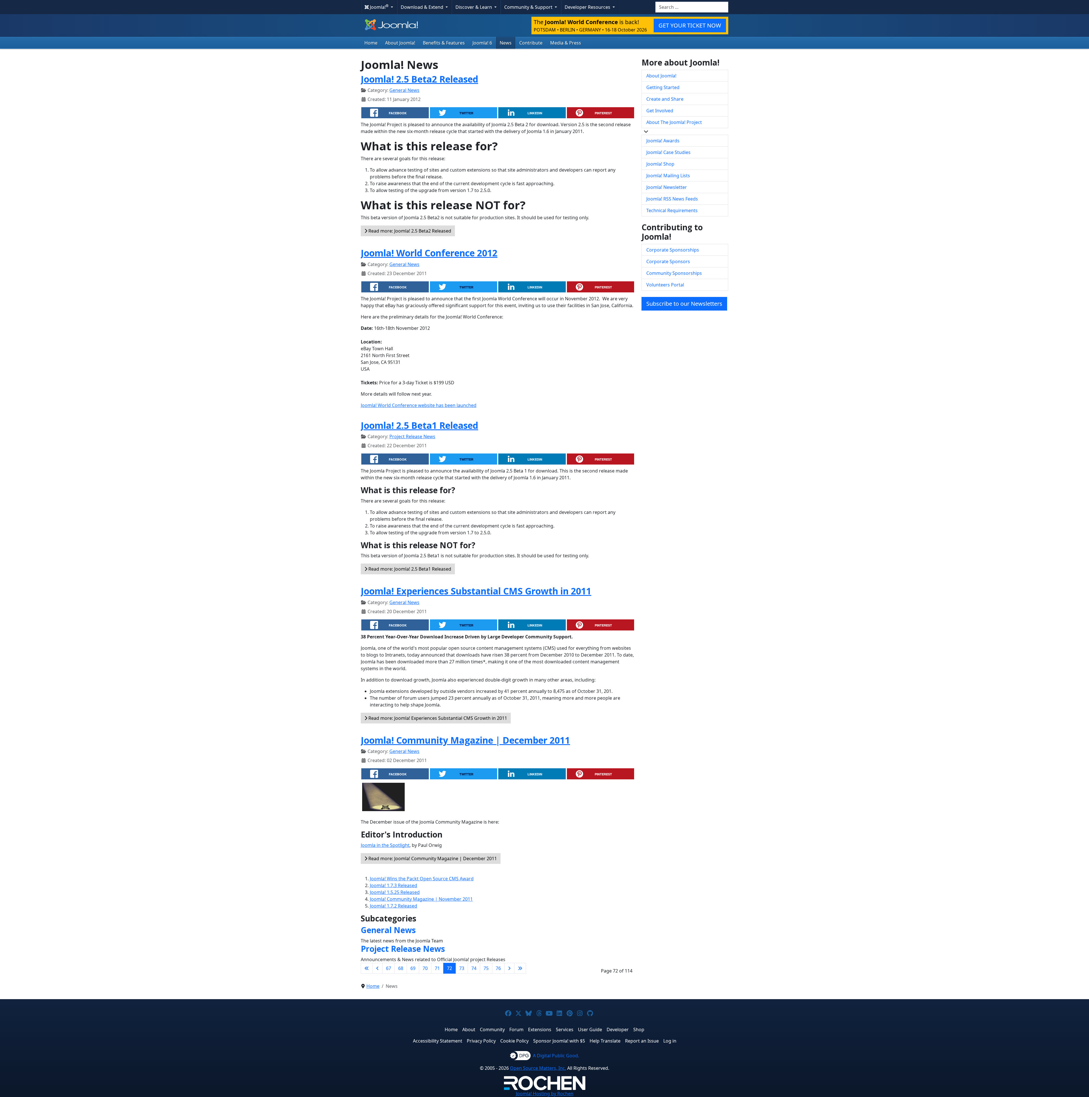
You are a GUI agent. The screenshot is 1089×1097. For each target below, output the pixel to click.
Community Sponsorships (674, 273)
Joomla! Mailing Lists (668, 175)
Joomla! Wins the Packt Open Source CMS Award (422, 879)
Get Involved (659, 110)
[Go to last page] (520, 968)
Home (370, 43)
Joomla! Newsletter (666, 187)
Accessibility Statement (437, 1041)
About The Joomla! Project (674, 122)
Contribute (531, 43)
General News (404, 90)
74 (473, 968)
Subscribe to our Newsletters (684, 303)
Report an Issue (642, 1041)
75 (486, 968)
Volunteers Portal (665, 285)
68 (400, 968)
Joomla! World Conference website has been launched (418, 405)
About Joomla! (400, 43)
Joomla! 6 (482, 43)
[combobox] (691, 7)
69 (412, 968)
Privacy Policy (481, 1041)
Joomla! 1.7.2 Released (393, 906)
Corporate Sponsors (668, 261)
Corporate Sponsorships (672, 250)
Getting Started (662, 87)
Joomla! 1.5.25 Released (395, 892)
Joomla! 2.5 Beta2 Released (419, 79)
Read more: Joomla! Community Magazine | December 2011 (432, 858)
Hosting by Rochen (544, 1093)
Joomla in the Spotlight (385, 845)
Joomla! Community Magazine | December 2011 (465, 740)
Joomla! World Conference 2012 (429, 253)
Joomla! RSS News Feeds (672, 199)
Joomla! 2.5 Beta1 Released (419, 425)
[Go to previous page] (377, 968)
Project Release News (412, 436)
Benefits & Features (444, 43)
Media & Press (565, 43)
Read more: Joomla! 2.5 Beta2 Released (409, 231)
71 (437, 968)
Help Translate (605, 1041)
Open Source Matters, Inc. (538, 1068)
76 (498, 968)
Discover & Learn (474, 7)
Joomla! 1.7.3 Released (393, 885)
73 (461, 968)
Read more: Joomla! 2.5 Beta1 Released (409, 569)
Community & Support (529, 7)
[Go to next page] (509, 968)
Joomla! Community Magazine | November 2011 (421, 899)
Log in (669, 1041)
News (506, 43)
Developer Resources (588, 7)
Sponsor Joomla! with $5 (559, 1041)
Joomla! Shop (660, 164)
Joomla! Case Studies (668, 152)
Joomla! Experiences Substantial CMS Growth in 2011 (476, 591)
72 (449, 968)
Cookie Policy (514, 1041)
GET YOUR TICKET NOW (690, 25)
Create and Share (664, 99)
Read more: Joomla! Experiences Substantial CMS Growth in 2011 (437, 718)
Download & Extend (422, 7)
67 (388, 968)
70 (425, 968)
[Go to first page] (367, 968)
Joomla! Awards (662, 141)
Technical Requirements (672, 210)
